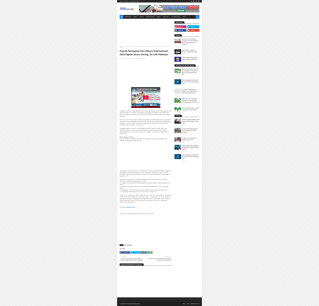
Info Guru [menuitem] (166, 16)
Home (121, 1)
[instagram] (191, 1)
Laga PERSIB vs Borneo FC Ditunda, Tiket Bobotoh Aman (189, 50)
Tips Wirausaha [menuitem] (175, 16)
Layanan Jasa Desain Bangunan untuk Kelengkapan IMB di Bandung (190, 130)
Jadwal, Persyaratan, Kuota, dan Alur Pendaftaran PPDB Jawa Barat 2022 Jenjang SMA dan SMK (190, 71)
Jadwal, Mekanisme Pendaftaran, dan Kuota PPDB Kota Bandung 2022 (190, 81)
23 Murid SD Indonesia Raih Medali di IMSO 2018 (189, 139)
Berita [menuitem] (135, 16)
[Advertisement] (146, 33)
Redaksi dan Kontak (134, 1)
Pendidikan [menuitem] (128, 16)
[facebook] (194, 1)
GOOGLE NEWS (150, 213)
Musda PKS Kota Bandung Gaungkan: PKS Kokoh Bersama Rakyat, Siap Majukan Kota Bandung (190, 41)
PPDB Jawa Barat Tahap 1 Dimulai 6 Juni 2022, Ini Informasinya (190, 108)
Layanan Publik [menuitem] (150, 16)
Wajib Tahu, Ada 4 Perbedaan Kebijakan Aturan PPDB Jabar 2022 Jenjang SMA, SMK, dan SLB (190, 100)
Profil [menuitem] (184, 16)
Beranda (121, 46)
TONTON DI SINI (130, 207)
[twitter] (196, 1)
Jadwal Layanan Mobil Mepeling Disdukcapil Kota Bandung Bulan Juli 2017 (190, 147)
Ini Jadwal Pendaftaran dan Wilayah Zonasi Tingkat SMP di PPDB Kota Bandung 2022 (190, 91)
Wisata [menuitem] (142, 16)
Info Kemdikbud (128, 46)
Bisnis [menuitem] (159, 16)
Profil (188, 303)
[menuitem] (121, 17)
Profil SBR (126, 1)
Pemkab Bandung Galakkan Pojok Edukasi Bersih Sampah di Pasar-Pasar (190, 121)
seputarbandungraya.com (127, 58)
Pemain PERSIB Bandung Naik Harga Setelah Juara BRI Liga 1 (190, 58)
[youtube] (198, 1)
